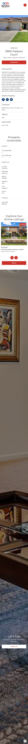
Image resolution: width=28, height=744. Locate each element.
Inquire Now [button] (14, 62)
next (16, 257)
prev (12, 257)
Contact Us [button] (14, 646)
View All (14, 263)
